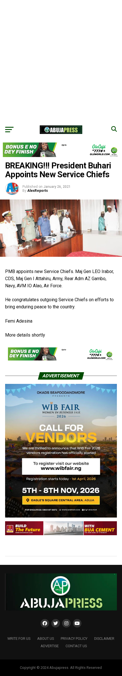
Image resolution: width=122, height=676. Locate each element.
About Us (45, 638)
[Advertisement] (61, 61)
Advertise (50, 646)
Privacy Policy (74, 638)
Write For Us (18, 638)
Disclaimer (104, 638)
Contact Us (76, 646)
